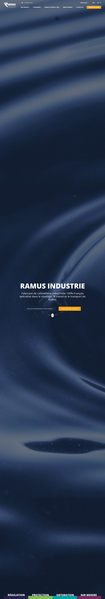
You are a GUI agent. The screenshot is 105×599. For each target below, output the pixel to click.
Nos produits (25, 7)
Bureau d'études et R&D (52, 7)
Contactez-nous (94, 7)
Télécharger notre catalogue (69, 309)
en (100, 2)
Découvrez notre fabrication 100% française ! (40, 309)
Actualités (79, 7)
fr (98, 2)
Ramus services (67, 7)
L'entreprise (37, 7)
